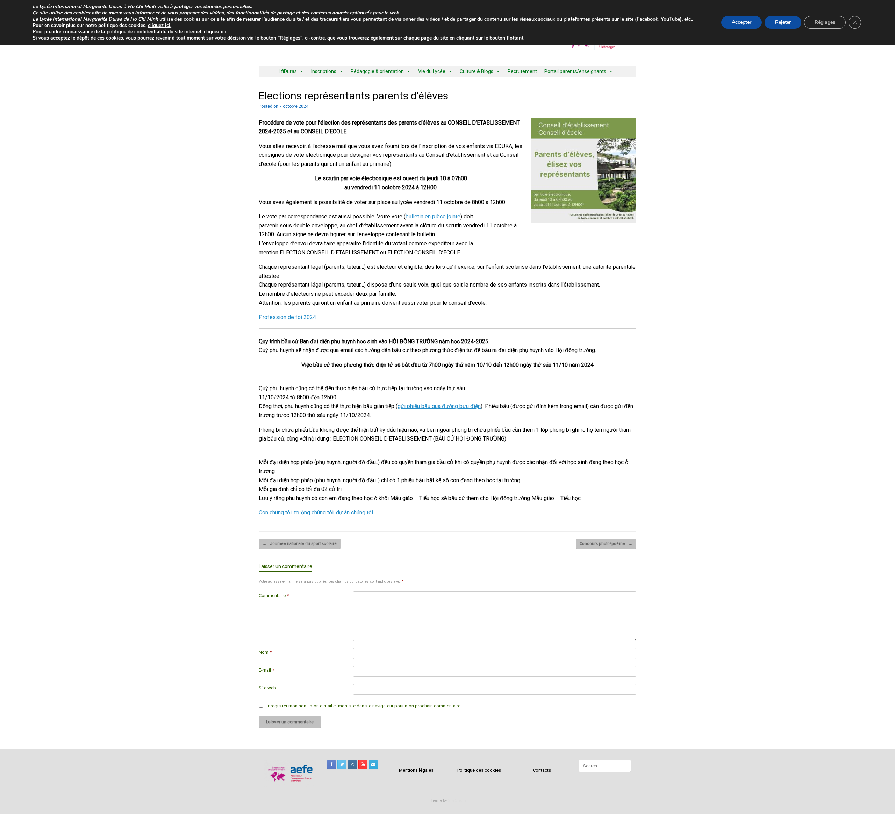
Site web (267, 687)
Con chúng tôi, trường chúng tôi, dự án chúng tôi (316, 512)
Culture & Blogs (476, 71)
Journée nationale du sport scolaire (300, 543)
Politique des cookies (479, 770)
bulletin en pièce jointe (433, 216)
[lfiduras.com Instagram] (352, 764)
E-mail (266, 670)
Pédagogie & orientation (377, 71)
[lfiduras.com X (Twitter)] (341, 764)
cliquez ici (215, 31)
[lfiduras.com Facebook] (331, 764)
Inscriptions (323, 71)
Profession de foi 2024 (287, 317)
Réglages (825, 22)
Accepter (741, 22)
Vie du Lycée (431, 71)
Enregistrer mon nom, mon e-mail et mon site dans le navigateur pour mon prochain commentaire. (363, 705)
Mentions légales (416, 770)
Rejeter (783, 22)
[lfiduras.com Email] (373, 764)
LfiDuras (288, 71)
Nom (265, 652)
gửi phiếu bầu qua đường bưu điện (439, 406)
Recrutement (522, 71)
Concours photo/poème (606, 543)
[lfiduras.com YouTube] (362, 764)
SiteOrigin (457, 800)
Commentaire (274, 595)
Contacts (542, 770)
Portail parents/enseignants (575, 71)
